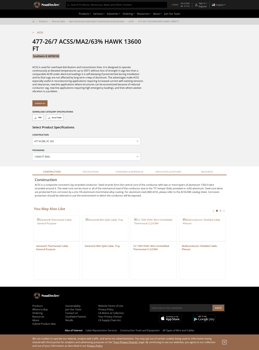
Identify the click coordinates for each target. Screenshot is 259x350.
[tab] (217, 211)
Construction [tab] (52, 171)
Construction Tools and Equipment (140, 330)
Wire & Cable (58, 21)
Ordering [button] (128, 13)
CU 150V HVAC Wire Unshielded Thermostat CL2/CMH (151, 247)
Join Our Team (172, 13)
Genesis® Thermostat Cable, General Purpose (52, 247)
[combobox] (116, 5)
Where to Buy (40, 309)
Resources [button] (143, 13)
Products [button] (84, 13)
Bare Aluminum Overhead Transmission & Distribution (96, 21)
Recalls (69, 320)
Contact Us (40, 103)
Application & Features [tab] (168, 171)
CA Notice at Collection (111, 313)
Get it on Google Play (204, 318)
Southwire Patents (75, 316)
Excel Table (57, 117)
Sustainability (72, 306)
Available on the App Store (170, 318)
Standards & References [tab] (129, 171)
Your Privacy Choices (110, 316)
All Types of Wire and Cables (178, 330)
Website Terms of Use (110, 306)
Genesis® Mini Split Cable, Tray (102, 246)
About (35, 320)
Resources (38, 316)
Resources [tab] (207, 171)
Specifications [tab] (91, 171)
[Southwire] (47, 4)
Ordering (37, 313)
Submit (218, 307)
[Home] (33, 21)
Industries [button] (112, 13)
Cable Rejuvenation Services (101, 330)
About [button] (156, 13)
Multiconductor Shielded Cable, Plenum (200, 247)
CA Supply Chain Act (109, 320)
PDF (40, 117)
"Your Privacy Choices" (125, 342)
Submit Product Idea (44, 323)
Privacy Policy (94, 345)
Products (43, 21)
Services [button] (98, 13)
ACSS (131, 21)
